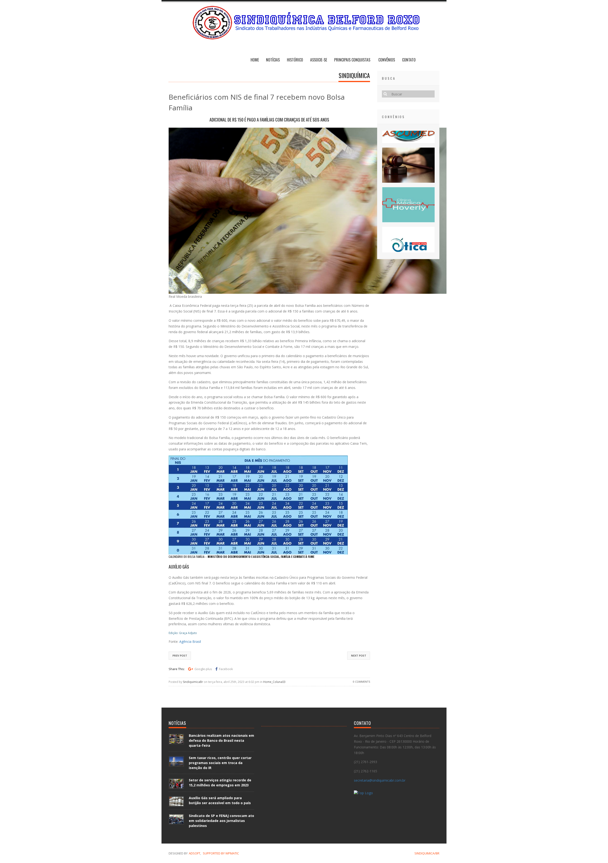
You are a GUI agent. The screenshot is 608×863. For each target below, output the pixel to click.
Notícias (273, 60)
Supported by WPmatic (221, 853)
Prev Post (179, 655)
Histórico (295, 60)
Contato (409, 60)
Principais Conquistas (352, 60)
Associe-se (318, 60)
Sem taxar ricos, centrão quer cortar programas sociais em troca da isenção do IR (220, 763)
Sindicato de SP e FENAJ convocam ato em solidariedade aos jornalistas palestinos (221, 820)
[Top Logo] (363, 793)
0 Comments (361, 681)
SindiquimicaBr (193, 682)
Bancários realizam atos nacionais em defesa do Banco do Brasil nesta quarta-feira (221, 740)
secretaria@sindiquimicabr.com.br (379, 780)
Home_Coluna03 (274, 682)
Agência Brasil (190, 641)
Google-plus (203, 669)
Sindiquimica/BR (426, 853)
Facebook (226, 669)
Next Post (358, 655)
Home (255, 60)
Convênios (386, 60)
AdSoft (194, 853)
